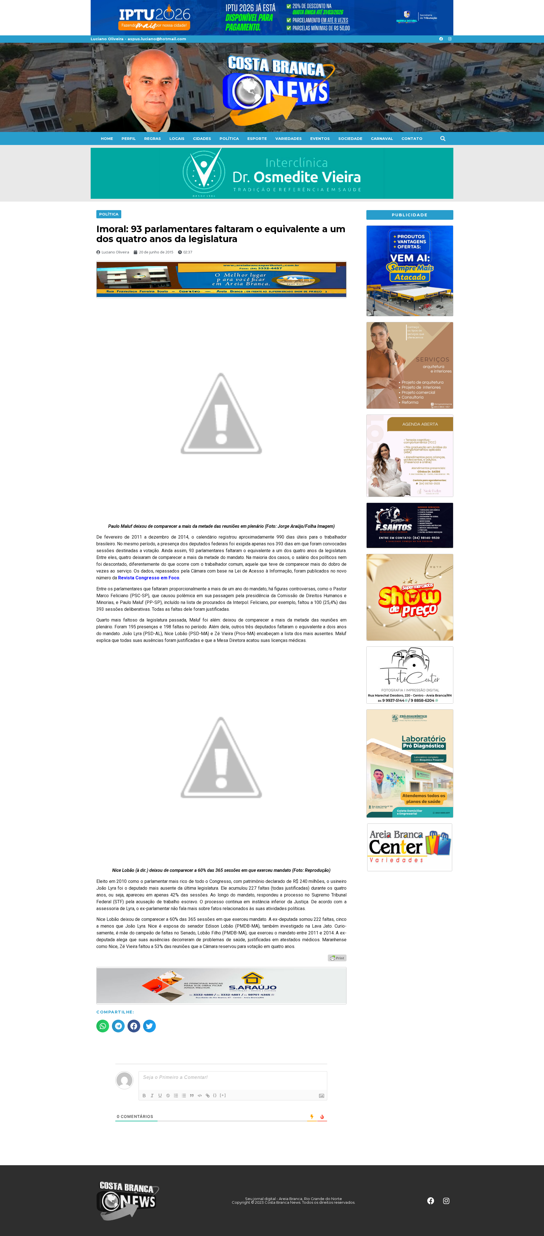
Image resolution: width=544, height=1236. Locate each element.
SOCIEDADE (350, 138)
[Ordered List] (176, 1095)
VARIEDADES (288, 138)
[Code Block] (200, 1095)
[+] (223, 1095)
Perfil (129, 138)
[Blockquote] (192, 1095)
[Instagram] (449, 39)
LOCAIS (176, 138)
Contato (411, 138)
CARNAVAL (382, 138)
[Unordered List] (184, 1095)
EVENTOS (320, 138)
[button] (442, 138)
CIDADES (202, 138)
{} (215, 1095)
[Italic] (152, 1095)
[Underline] (160, 1095)
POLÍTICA (229, 138)
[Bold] (144, 1095)
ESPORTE (257, 138)
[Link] (208, 1095)
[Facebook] (441, 39)
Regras (152, 138)
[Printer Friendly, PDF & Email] (337, 957)
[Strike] (168, 1095)
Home (107, 138)
